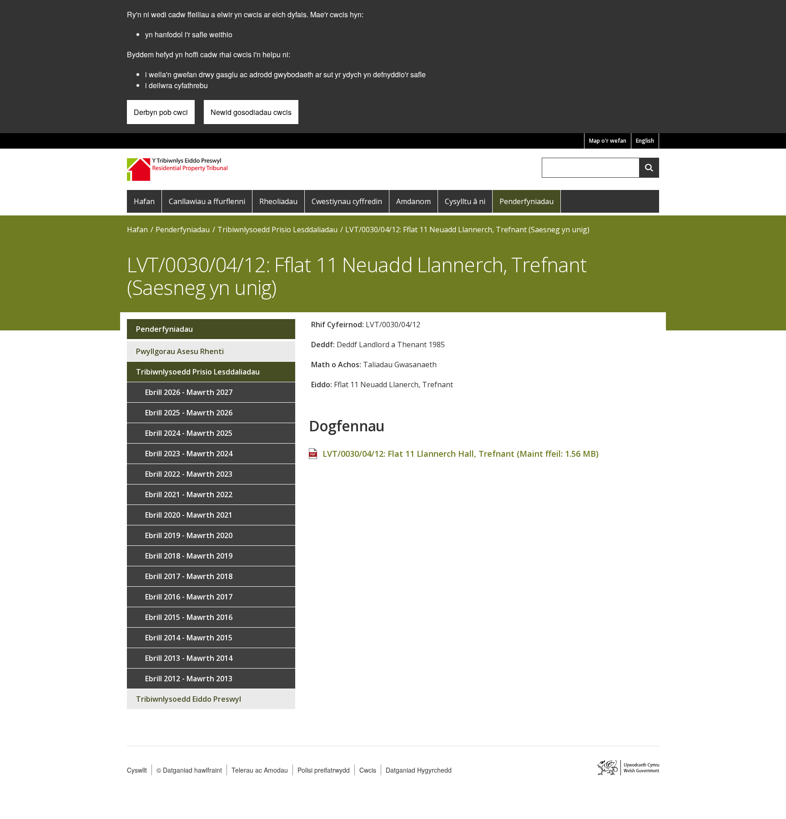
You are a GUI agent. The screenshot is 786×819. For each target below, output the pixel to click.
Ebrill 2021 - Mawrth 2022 (188, 494)
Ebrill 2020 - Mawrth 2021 (188, 515)
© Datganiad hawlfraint (189, 769)
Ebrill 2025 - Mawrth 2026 (188, 413)
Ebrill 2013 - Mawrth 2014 (188, 658)
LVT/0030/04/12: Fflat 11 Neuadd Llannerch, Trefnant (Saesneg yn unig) (467, 230)
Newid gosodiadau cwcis (251, 112)
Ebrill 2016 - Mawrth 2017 (188, 597)
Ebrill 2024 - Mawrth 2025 (188, 433)
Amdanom (413, 201)
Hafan (144, 201)
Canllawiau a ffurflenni (207, 201)
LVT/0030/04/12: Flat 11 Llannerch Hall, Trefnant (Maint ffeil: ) (460, 453)
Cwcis (367, 769)
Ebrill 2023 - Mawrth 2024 (188, 454)
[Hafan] (178, 168)
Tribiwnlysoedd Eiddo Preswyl (188, 699)
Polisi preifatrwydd (323, 769)
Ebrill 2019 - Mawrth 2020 (188, 535)
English (645, 141)
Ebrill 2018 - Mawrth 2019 (188, 556)
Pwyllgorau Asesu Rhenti (180, 351)
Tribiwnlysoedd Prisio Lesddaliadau (277, 230)
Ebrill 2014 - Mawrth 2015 (188, 638)
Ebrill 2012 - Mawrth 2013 (188, 679)
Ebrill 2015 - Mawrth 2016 (188, 617)
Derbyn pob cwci (161, 112)
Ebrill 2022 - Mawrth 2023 (188, 474)
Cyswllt (137, 769)
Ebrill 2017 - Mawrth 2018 (188, 576)
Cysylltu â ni (465, 201)
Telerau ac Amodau (260, 769)
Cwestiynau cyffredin (347, 201)
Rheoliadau (278, 201)
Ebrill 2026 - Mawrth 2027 (188, 392)
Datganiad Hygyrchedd (419, 769)
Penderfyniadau (526, 201)
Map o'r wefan (607, 141)
